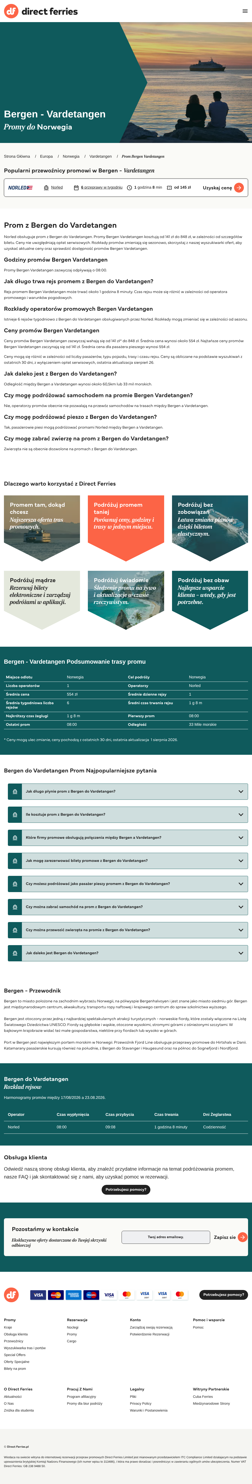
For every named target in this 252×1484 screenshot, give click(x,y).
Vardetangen (101, 156)
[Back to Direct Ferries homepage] (41, 11)
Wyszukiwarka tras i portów (25, 1348)
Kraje (8, 1327)
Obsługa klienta (16, 1334)
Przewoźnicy (13, 1341)
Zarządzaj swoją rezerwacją (151, 1327)
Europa (46, 156)
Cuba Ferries (203, 1397)
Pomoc (198, 1327)
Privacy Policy (140, 1403)
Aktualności (13, 1397)
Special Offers (15, 1355)
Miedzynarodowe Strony (211, 1403)
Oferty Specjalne (17, 1362)
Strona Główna (17, 156)
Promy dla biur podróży (84, 1403)
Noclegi (73, 1327)
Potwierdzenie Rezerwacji (149, 1334)
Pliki (133, 1397)
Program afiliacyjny (81, 1397)
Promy (72, 1334)
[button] (128, 792)
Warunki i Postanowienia (149, 1410)
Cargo (71, 1341)
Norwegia (71, 156)
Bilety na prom (15, 1369)
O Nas (9, 1403)
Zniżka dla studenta (19, 1410)
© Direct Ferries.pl (16, 1446)
